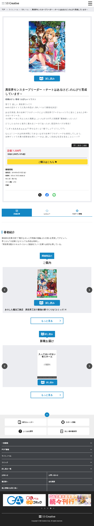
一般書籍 (5, 443)
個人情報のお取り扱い (10, 488)
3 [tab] (47, 508)
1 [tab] (41, 508)
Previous (4, 290)
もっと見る (47, 320)
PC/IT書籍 (5, 449)
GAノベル (25, 9)
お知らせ (5, 475)
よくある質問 (28, 431)
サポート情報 (77, 214)
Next (89, 290)
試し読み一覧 (6, 469)
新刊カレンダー (28, 422)
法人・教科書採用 (71, 431)
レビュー (47, 214)
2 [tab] (44, 508)
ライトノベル (13, 9)
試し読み (50, 78)
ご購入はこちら (46, 161)
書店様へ (5, 481)
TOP (3, 9)
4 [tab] (50, 508)
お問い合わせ (53, 475)
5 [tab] (53, 508)
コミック (5, 462)
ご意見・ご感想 (81, 145)
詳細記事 (17, 214)
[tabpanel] (24, 500)
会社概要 (52, 481)
